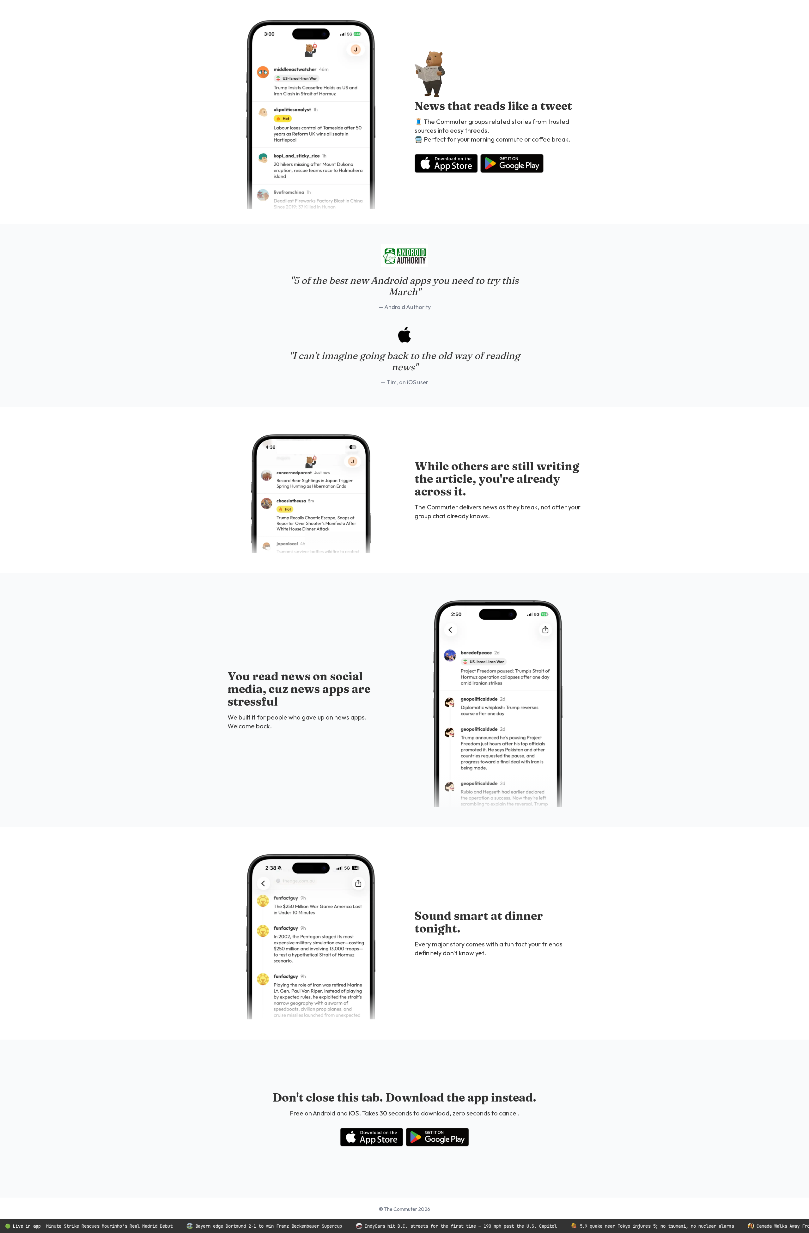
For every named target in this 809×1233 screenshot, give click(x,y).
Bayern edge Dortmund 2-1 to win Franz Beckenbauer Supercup (236, 1226)
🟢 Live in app (23, 1226)
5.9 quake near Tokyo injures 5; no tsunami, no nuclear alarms (624, 1226)
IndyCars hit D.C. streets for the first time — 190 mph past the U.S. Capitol (428, 1226)
